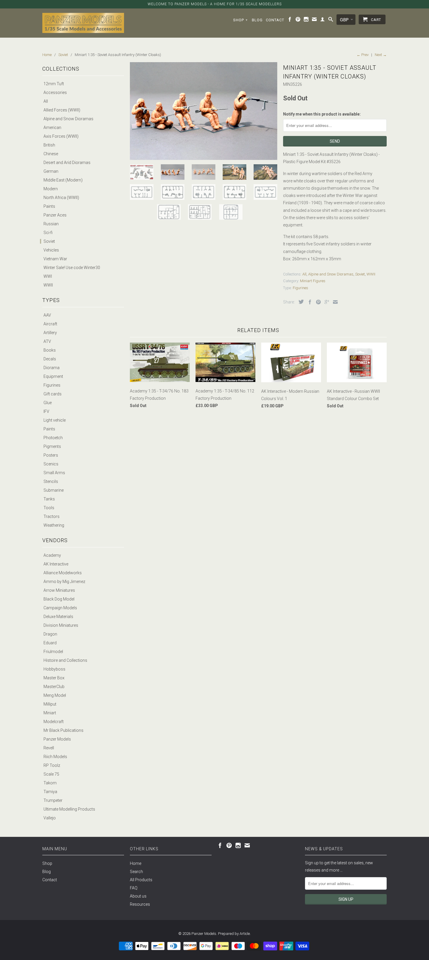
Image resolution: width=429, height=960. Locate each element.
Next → (381, 55)
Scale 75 (51, 774)
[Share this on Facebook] (308, 302)
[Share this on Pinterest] (317, 302)
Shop (240, 20)
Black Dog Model (58, 599)
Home (135, 863)
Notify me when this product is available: (322, 114)
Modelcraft (53, 721)
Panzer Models (57, 739)
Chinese (50, 153)
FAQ (133, 888)
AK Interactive (55, 564)
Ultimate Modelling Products (69, 809)
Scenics (50, 464)
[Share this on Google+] (325, 302)
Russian (51, 223)
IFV (46, 411)
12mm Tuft (53, 83)
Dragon (50, 634)
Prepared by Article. (234, 933)
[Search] (330, 20)
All (45, 101)
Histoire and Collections (65, 660)
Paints (49, 206)
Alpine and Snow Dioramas (68, 118)
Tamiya (50, 791)
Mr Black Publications (63, 730)
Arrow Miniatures (59, 590)
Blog (257, 20)
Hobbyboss (54, 669)
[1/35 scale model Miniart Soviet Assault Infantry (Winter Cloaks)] (203, 111)
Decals (49, 359)
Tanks (49, 499)
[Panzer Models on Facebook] (289, 20)
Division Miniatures (60, 625)
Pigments (52, 446)
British (49, 145)
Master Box (53, 678)
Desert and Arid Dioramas (66, 162)
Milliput (49, 704)
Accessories (55, 92)
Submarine (53, 490)
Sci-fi (48, 232)
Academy (52, 555)
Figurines (51, 385)
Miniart (49, 713)
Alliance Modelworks (62, 572)
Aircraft (50, 324)
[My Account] (322, 20)
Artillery (50, 332)
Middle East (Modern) (63, 180)
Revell (48, 748)
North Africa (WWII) (61, 197)
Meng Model (54, 695)
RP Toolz (51, 765)
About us (138, 896)
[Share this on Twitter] (300, 301)
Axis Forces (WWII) (61, 136)
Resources (140, 904)
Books (49, 350)
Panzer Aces (55, 215)
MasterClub (53, 686)
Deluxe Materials (58, 616)
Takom (50, 783)
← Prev (363, 55)
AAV (47, 315)
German (50, 171)
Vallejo (49, 818)
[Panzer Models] (83, 23)
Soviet (49, 241)
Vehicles (51, 250)
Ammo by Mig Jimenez (64, 581)
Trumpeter (52, 800)
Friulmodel (53, 651)
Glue (47, 402)
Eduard (50, 642)
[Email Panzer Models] (314, 20)
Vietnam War (55, 258)
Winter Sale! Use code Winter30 (71, 267)
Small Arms (54, 472)
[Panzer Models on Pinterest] (298, 20)
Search (136, 871)
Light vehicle (54, 420)
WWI (47, 276)
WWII (48, 285)
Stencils (50, 481)
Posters (50, 455)
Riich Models (55, 756)
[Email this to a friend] (334, 302)
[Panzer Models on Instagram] (306, 20)
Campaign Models (60, 607)
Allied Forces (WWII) (61, 110)
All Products (141, 879)
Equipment (53, 376)
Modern (50, 188)
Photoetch (53, 437)
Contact (275, 20)
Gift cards (52, 394)
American (52, 127)
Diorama (51, 367)
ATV (47, 341)
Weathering (53, 525)
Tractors (51, 516)
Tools (48, 507)
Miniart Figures (312, 281)
